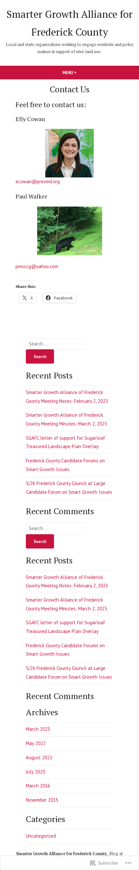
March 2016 (38, 786)
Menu (80, 72)
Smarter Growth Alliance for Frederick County (61, 853)
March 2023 (38, 729)
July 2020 (35, 772)
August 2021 (39, 757)
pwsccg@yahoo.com (37, 266)
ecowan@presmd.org (38, 181)
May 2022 (36, 743)
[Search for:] (57, 344)
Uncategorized (41, 836)
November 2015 (42, 800)
